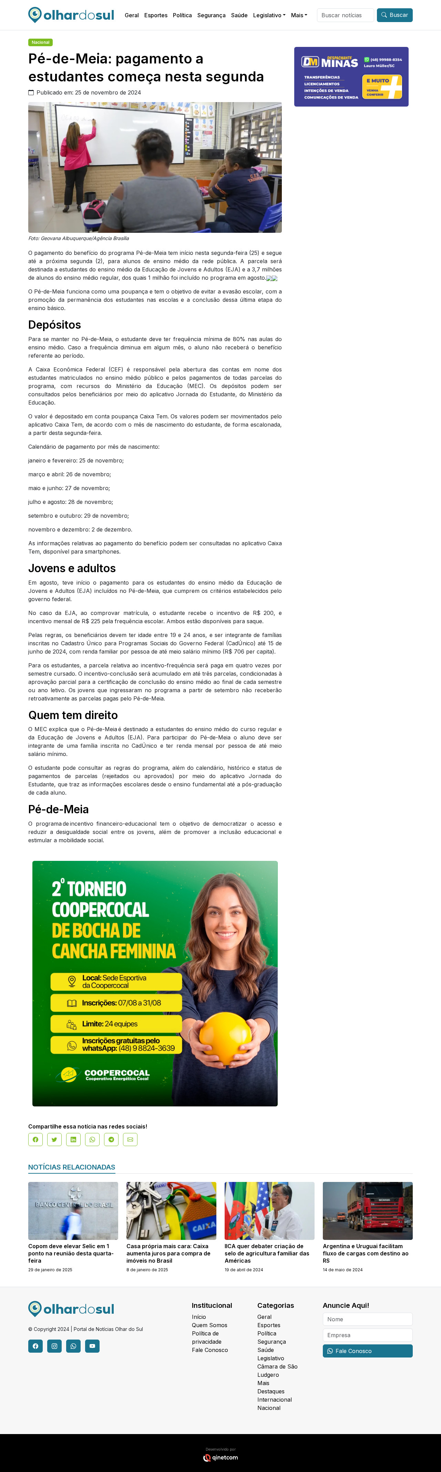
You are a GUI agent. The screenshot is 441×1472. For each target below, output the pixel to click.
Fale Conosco (210, 1349)
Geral (132, 15)
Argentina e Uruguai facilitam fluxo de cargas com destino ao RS (366, 1253)
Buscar (399, 14)
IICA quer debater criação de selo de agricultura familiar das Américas (267, 1253)
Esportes (155, 15)
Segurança (211, 15)
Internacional (274, 1399)
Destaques (271, 1391)
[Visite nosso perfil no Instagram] (54, 1346)
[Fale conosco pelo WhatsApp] (73, 1346)
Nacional (40, 42)
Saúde (239, 15)
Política (182, 15)
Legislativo (267, 15)
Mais (297, 15)
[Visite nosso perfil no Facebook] (35, 1346)
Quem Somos (209, 1325)
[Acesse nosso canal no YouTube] (92, 1346)
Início (199, 1316)
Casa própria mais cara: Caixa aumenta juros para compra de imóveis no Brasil (168, 1253)
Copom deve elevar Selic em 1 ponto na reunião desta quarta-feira (71, 1253)
